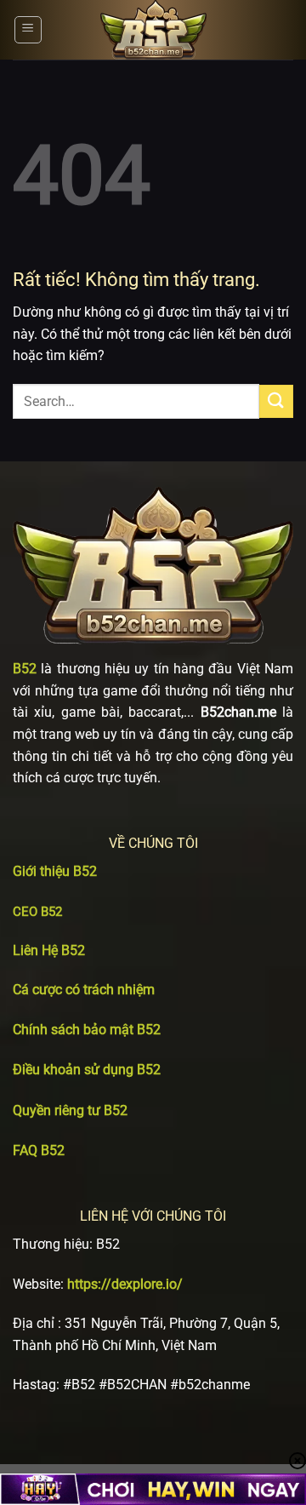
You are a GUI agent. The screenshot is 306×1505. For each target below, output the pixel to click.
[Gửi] (276, 401)
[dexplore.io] (153, 30)
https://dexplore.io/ (125, 1284)
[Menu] (28, 29)
